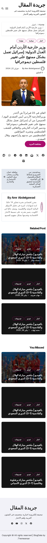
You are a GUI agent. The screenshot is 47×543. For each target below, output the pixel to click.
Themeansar (24, 538)
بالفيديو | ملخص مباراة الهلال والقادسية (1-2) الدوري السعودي (25, 377)
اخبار (41, 41)
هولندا (21, 41)
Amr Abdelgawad (23, 197)
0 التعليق (39, 72)
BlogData (38, 535)
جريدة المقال (31, 5)
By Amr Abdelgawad (31, 68)
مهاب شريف (35, 295)
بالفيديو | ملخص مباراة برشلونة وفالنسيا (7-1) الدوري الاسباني (26, 481)
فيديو (29, 249)
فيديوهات (18, 249)
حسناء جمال (35, 260)
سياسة (31, 41)
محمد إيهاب (35, 330)
